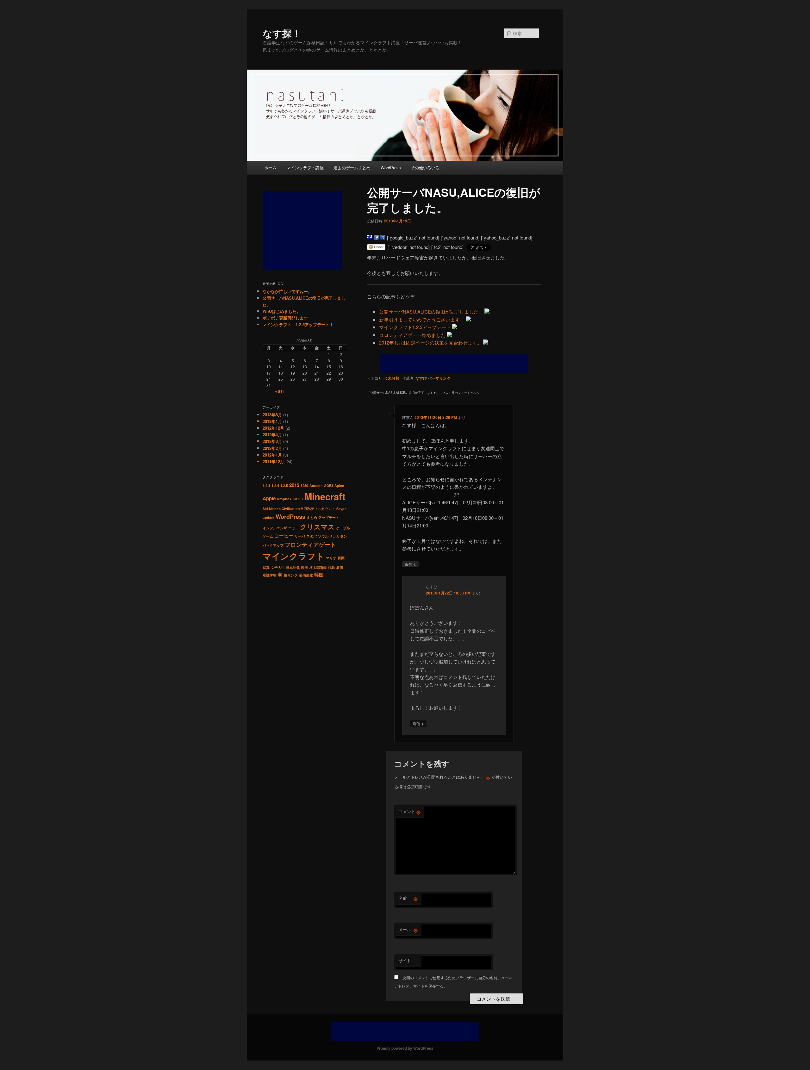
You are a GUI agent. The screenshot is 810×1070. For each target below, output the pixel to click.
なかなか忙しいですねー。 (287, 291)
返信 (410, 564)
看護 (339, 567)
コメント (410, 811)
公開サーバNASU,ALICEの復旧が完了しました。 (431, 311)
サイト (405, 960)
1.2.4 (275, 485)
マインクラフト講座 (305, 168)
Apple (269, 498)
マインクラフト (294, 556)
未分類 (393, 378)
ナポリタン (338, 536)
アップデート (328, 517)
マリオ (331, 558)
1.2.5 (284, 485)
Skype (341, 508)
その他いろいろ (425, 168)
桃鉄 (331, 567)
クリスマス (317, 526)
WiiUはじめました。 (282, 311)
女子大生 (278, 567)
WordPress (391, 168)
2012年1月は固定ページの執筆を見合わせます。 (430, 342)
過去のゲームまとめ (352, 168)
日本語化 (293, 567)
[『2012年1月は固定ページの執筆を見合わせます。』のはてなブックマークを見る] (485, 342)
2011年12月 (273, 461)
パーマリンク (439, 378)
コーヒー (283, 535)
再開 (341, 558)
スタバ (311, 536)
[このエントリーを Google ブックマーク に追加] (382, 237)
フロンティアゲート (310, 544)
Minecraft (325, 496)
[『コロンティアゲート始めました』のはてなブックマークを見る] (449, 335)
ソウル (323, 536)
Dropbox (284, 498)
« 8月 (279, 391)
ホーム (270, 168)
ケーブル (343, 528)
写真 (266, 567)
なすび (421, 378)
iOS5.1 (298, 498)
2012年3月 (272, 441)
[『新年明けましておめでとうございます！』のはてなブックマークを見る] (468, 319)
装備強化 (306, 575)
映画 (304, 567)
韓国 (319, 574)
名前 (408, 898)
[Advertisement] (454, 363)
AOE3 (328, 485)
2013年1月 (272, 421)
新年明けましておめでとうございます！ (421, 319)
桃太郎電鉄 (318, 567)
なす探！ (282, 33)
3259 (304, 485)
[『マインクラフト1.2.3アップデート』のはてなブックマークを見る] (454, 327)
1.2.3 (266, 485)
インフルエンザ (275, 528)
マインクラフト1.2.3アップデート (415, 327)
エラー (293, 528)
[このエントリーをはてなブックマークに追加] (369, 237)
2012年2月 (272, 448)
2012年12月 (273, 428)
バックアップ (273, 545)
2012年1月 (272, 455)
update (268, 517)
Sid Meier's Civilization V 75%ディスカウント (299, 508)
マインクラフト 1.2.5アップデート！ (298, 324)
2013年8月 (272, 415)
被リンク (291, 575)
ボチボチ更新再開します (285, 318)
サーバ (300, 536)
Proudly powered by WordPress (405, 1048)
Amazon (316, 485)
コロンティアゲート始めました (412, 335)
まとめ (312, 517)
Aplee (339, 485)
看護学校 (270, 575)
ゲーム (268, 536)
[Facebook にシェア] (376, 237)
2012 (294, 485)
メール (408, 929)
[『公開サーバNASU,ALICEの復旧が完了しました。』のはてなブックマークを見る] (486, 311)
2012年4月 (272, 435)
